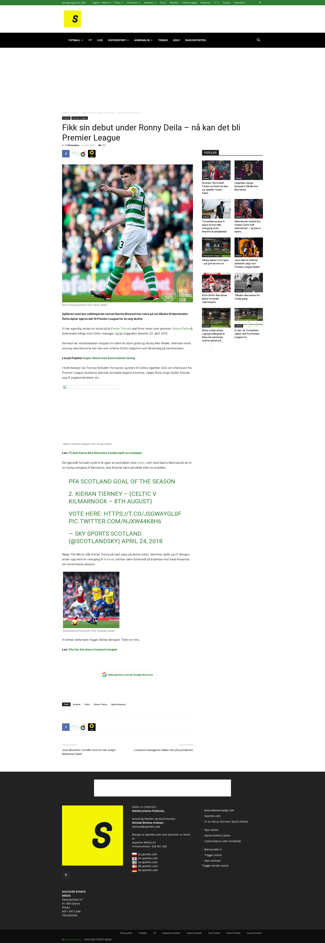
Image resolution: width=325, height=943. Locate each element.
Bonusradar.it (213, 849)
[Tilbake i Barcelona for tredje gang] (249, 282)
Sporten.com (153, 834)
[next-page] (210, 348)
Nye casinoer (212, 860)
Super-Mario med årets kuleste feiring (109, 358)
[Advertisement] (162, 75)
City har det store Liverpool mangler (92, 649)
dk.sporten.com (148, 866)
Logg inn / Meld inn (101, 2)
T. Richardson (72, 145)
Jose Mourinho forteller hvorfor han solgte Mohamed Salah (89, 752)
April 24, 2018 (141, 541)
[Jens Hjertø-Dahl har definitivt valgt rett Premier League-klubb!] (249, 247)
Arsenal (109, 559)
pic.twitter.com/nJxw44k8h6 (115, 521)
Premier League (189, 2)
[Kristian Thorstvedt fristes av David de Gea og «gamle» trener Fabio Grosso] (216, 170)
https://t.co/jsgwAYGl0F (142, 513)
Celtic (141, 462)
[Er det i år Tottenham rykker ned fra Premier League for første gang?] (249, 317)
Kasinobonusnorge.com (219, 810)
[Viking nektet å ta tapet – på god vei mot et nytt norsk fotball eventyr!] (216, 247)
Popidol (226, 2)
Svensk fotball (254, 933)
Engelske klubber (171, 933)
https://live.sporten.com (92, 153)
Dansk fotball (233, 933)
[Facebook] (260, 2)
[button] (258, 40)
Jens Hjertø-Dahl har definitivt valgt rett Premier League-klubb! (247, 263)
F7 (215, 2)
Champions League (211, 255)
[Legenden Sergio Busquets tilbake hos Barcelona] (249, 170)
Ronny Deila (181, 328)
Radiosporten (195, 40)
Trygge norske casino (215, 865)
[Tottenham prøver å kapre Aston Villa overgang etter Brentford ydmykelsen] (216, 209)
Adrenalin (148, 2)
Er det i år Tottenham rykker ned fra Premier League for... (247, 334)
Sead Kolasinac (118, 704)
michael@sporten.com (146, 826)
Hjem (65, 112)
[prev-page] (204, 348)
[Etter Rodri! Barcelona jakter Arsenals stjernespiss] (216, 282)
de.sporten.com (148, 870)
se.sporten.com (147, 862)
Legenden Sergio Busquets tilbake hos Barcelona (246, 186)
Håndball (174, 2)
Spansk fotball (194, 933)
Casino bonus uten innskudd (222, 841)
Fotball (117, 2)
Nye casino (211, 830)
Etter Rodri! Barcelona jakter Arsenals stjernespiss (214, 298)
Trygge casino (213, 855)
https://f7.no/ (74, 153)
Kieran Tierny (100, 704)
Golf (176, 40)
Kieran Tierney (121, 328)
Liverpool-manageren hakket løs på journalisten (163, 750)
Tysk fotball (214, 933)
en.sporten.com (148, 858)
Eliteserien (206, 2)
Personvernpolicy (74, 939)
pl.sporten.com (147, 854)
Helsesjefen (239, 2)
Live (100, 40)
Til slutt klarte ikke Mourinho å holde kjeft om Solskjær (105, 453)
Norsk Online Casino (217, 835)
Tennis (163, 2)
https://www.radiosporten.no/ (83, 153)
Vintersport (132, 2)
